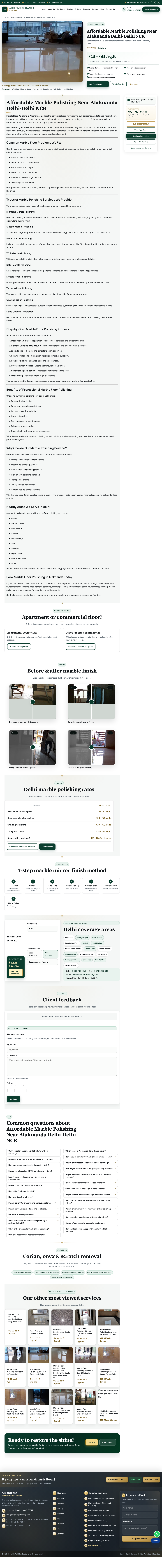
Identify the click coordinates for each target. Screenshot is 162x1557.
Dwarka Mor (99, 960)
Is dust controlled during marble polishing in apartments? (27, 1178)
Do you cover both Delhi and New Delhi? (25, 1185)
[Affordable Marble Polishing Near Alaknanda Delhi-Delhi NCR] (42, 51)
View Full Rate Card (141, 142)
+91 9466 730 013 (100, 970)
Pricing (70, 9)
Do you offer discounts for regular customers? (86, 1223)
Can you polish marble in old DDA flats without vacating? (28, 1152)
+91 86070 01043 (78, 970)
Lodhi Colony (97, 943)
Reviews (95, 9)
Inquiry (155, 1540)
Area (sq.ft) (32, 924)
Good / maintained (33, 954)
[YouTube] (158, 2)
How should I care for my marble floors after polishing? (89, 1157)
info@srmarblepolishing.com (85, 974)
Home (43, 9)
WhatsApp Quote (140, 130)
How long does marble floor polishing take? (26, 1235)
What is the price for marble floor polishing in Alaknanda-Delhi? (27, 1221)
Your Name (11, 1045)
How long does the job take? (20, 1197)
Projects (86, 9)
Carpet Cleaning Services (99, 1540)
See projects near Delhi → (141, 148)
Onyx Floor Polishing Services (73, 1272)
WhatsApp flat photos (19, 646)
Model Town (90, 949)
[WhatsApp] (157, 1534)
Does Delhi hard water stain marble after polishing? (30, 1159)
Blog (102, 9)
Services (60, 9)
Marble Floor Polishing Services (101, 1498)
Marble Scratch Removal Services (99, 1272)
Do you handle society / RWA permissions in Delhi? (30, 1171)
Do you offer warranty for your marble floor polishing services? (88, 1210)
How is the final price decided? (21, 1191)
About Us (51, 9)
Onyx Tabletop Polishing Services (47, 1272)
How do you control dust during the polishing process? (89, 1168)
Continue (14, 1099)
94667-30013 (27, 1510)
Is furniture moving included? (21, 1215)
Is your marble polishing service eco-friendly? (85, 1183)
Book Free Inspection (15, 972)
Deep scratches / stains (38, 962)
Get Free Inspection (97, 84)
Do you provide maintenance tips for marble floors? (88, 1194)
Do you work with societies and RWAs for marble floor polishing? (88, 1175)
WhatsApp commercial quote (80, 646)
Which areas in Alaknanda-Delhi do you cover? (86, 1151)
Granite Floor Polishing (97, 1520)
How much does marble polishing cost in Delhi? (28, 1165)
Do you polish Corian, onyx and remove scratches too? (32, 1203)
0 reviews (101, 48)
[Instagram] (154, 2)
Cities (77, 9)
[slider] (91, 701)
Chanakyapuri (70, 954)
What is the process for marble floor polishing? (28, 1229)
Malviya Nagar (82, 937)
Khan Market (97, 937)
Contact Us (110, 9)
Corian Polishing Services (22, 1272)
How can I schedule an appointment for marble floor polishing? (88, 1230)
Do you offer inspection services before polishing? (87, 1162)
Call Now (134, 84)
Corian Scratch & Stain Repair (62, 1277)
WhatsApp (135, 1479)
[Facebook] (150, 2)
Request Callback (139, 1538)
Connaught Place (72, 960)
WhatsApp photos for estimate (22, 846)
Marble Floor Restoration (98, 1510)
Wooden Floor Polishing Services (101, 1535)
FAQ (58, 1529)
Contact (60, 1534)
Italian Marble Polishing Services (101, 1515)
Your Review (12, 1055)
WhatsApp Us (118, 84)
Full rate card (47, 846)
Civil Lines (87, 960)
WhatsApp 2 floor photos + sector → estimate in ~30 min (25, 85)
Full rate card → (94, 1545)
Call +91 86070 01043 (141, 124)
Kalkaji (85, 943)
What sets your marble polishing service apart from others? (88, 1201)
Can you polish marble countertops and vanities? (87, 1217)
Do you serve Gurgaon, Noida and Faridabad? (27, 1209)
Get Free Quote (151, 9)
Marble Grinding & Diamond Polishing (99, 1504)
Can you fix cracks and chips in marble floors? (85, 1189)
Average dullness (48, 954)
